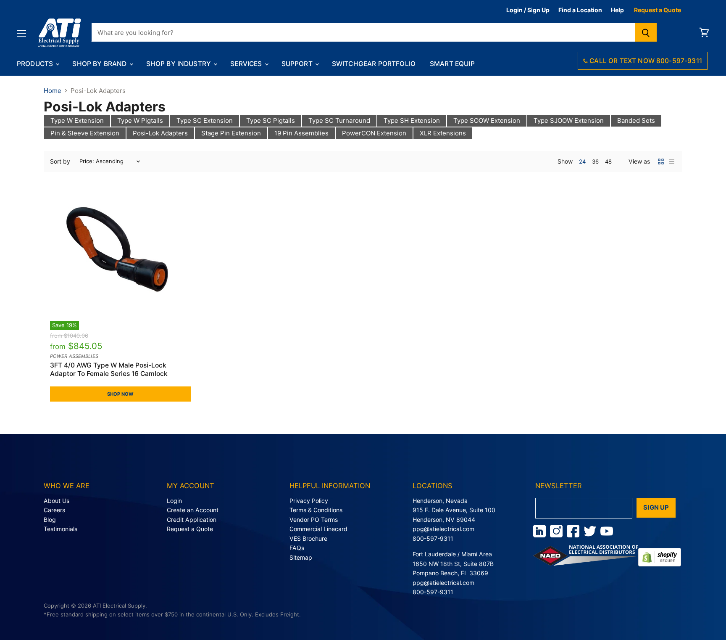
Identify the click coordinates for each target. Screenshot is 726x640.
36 (595, 161)
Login (174, 500)
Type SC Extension (204, 120)
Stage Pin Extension (231, 133)
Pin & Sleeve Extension (84, 133)
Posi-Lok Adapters (160, 133)
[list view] (672, 161)
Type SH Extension (412, 120)
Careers (54, 509)
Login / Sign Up (528, 9)
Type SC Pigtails (270, 120)
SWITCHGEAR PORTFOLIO (374, 64)
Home (52, 90)
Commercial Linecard (318, 528)
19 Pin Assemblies (301, 133)
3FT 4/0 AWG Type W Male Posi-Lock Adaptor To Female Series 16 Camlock (109, 369)
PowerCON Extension (374, 133)
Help (617, 9)
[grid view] (661, 161)
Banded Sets (636, 120)
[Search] (646, 32)
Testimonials (60, 528)
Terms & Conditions (315, 509)
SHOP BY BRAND (100, 64)
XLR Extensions (443, 133)
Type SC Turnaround (339, 120)
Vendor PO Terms (313, 519)
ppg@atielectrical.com (443, 528)
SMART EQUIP (452, 64)
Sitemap (300, 557)
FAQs (296, 547)
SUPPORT (297, 64)
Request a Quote (657, 9)
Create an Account (192, 509)
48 (608, 161)
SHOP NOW (120, 394)
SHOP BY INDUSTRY (179, 64)
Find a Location (580, 9)
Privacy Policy (308, 500)
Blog (50, 519)
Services (246, 64)
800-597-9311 (433, 538)
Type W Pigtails (140, 120)
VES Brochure (308, 538)
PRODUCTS (36, 64)
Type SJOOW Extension (569, 120)
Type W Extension (77, 120)
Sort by (60, 161)
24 (582, 161)
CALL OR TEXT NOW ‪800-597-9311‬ (645, 61)
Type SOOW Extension (486, 120)
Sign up (656, 507)
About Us (56, 500)
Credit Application (191, 519)
